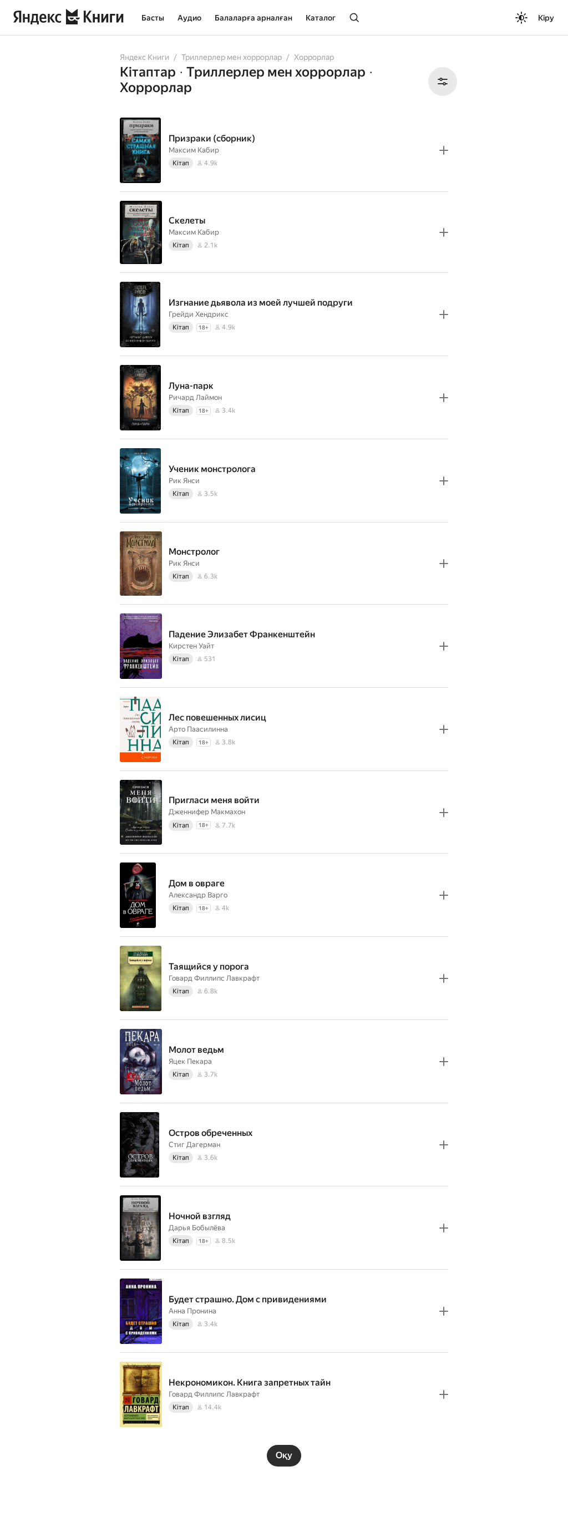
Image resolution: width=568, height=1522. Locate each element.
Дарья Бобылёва (197, 1228)
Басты (152, 17)
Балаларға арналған (253, 17)
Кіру (546, 17)
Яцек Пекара (190, 1061)
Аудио (189, 17)
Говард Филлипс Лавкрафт (214, 978)
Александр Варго (198, 895)
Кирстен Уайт (191, 646)
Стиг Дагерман (194, 1144)
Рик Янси (184, 480)
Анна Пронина (192, 1311)
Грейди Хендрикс (199, 314)
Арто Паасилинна (198, 729)
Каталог (321, 17)
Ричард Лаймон (195, 397)
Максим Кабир (194, 150)
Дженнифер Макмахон (207, 812)
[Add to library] (443, 150)
